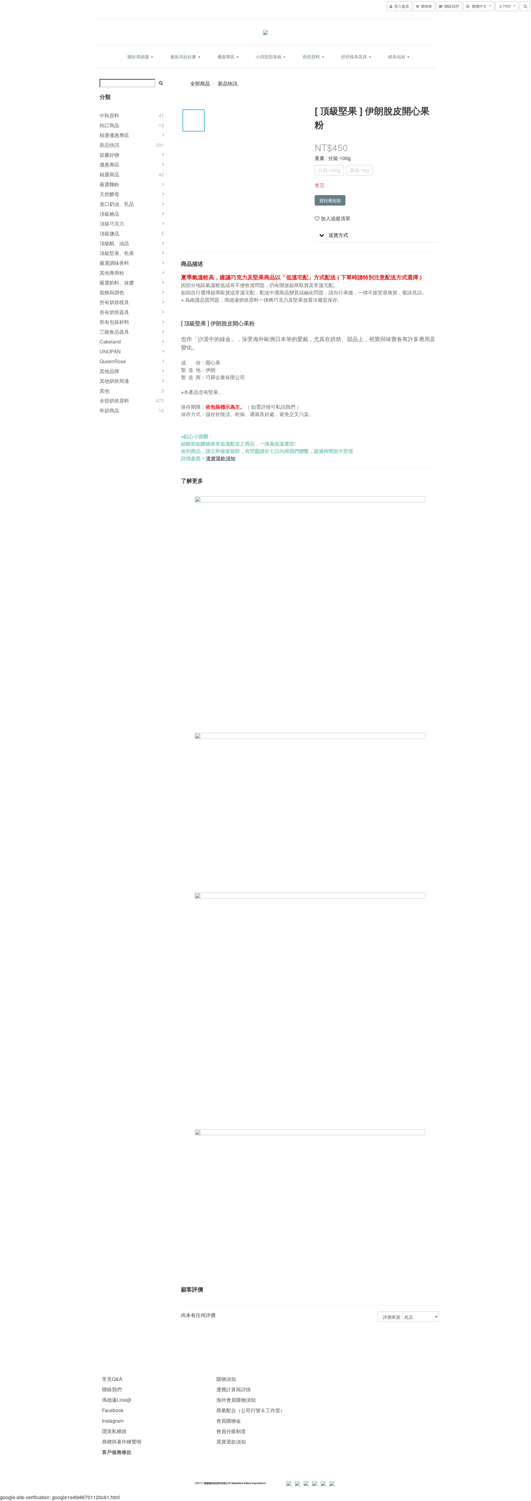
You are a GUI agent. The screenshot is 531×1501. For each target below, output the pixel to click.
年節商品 (109, 410)
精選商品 (109, 174)
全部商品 (200, 83)
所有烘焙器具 (114, 312)
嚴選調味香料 (114, 262)
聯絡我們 (112, 1389)
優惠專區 (226, 56)
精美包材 (397, 56)
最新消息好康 (183, 56)
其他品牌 (109, 371)
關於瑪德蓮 (139, 56)
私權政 (119, 1431)
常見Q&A (112, 1378)
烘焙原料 (312, 56)
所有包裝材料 (114, 321)
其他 (104, 390)
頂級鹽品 (109, 233)
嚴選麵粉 (109, 184)
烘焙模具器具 (354, 56)
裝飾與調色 (112, 292)
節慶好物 (109, 154)
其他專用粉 (112, 272)
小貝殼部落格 (269, 56)
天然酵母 (109, 194)
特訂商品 (109, 125)
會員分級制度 (231, 1431)
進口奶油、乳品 (117, 203)
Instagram (113, 1420)
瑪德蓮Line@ (116, 1399)
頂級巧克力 (112, 223)
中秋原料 (109, 115)
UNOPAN (110, 351)
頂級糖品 (109, 213)
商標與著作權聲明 (121, 1441)
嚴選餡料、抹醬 (117, 282)
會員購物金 (228, 1420)
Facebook (113, 1410)
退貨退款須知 (220, 458)
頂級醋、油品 (114, 243)
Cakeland (110, 341)
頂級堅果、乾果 (117, 253)
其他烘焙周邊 (114, 380)
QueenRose (113, 361)
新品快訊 (109, 144)
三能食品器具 (114, 331)
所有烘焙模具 (114, 302)
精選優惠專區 (114, 135)
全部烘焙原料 (114, 400)
